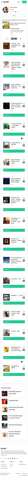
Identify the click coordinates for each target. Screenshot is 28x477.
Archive (11, 466)
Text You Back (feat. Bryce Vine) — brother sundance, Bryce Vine (16, 260)
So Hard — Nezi (15, 331)
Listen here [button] (6, 53)
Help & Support (4, 466)
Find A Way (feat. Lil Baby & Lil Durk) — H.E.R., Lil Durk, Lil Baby (16, 106)
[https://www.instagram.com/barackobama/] (11, 12)
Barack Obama (13, 7)
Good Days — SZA (16, 279)
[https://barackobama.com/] (18, 12)
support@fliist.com (23, 464)
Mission (11, 464)
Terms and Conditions (23, 475)
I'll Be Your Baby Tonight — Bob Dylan (15, 313)
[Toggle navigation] (2, 2)
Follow (14, 15)
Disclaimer (18, 473)
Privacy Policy (24, 473)
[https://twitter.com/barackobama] (15, 12)
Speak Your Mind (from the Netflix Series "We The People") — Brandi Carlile (16, 66)
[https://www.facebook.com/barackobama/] (13, 12)
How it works (3, 464)
